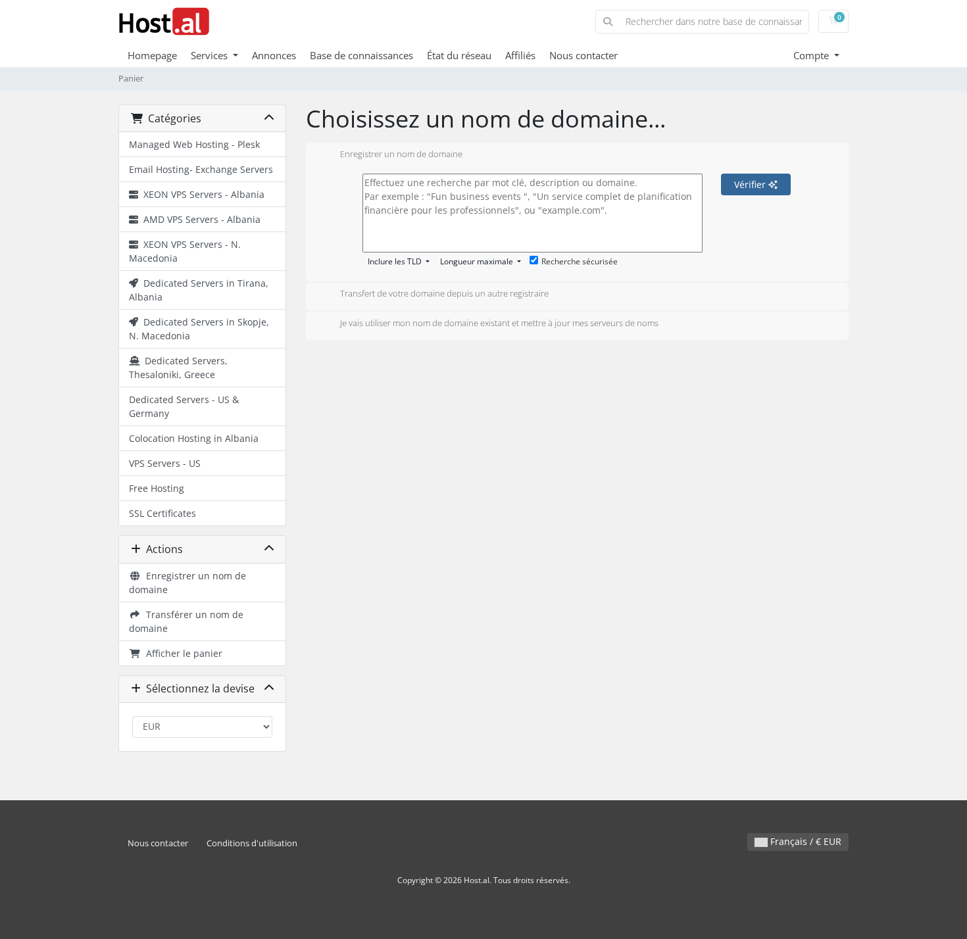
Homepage (152, 55)
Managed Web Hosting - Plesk (194, 144)
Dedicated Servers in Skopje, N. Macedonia (199, 329)
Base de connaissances (361, 55)
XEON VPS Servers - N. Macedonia (185, 251)
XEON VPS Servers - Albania (201, 194)
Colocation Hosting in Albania (194, 438)
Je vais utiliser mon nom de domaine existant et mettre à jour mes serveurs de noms (499, 323)
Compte (812, 55)
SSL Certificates (162, 513)
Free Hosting (156, 488)
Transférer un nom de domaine (186, 621)
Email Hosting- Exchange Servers (201, 169)
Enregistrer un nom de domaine (187, 582)
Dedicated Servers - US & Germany (184, 406)
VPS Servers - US (165, 463)
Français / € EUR (804, 841)
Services (210, 55)
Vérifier (751, 184)
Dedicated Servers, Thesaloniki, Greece (178, 367)
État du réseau (459, 55)
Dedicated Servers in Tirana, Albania (198, 290)
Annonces (274, 55)
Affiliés (520, 55)
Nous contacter (583, 55)
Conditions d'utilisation (252, 843)
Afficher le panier (181, 653)
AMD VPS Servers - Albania (199, 219)
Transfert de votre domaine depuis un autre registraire (444, 294)
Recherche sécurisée (579, 261)
